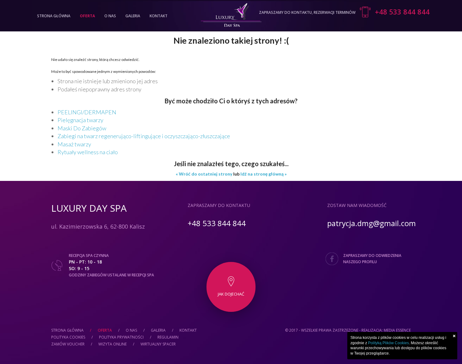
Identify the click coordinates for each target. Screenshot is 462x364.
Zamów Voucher (68, 344)
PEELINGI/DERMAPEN (87, 112)
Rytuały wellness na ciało (88, 152)
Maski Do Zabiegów (82, 128)
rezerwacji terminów (334, 12)
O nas (110, 16)
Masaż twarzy (74, 144)
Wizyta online (112, 344)
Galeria (132, 16)
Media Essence (397, 330)
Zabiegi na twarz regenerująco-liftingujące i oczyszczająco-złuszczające (144, 136)
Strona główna (53, 16)
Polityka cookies (68, 337)
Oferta (87, 16)
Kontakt (159, 16)
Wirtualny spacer (158, 344)
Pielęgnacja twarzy (80, 120)
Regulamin (168, 337)
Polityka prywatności (121, 337)
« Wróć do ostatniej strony (204, 174)
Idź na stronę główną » (263, 174)
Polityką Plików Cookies (388, 343)
